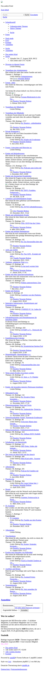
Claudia (16, 258)
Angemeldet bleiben (10, 610)
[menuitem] (19, 26)
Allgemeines (9, 467)
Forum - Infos (10, 83)
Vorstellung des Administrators (16, 70)
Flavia (15, 79)
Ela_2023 (4, 644)
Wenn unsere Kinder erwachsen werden (19, 373)
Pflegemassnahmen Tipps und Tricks (18, 405)
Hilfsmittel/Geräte (11, 393)
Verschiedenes (10, 536)
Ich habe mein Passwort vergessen (27, 608)
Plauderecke (9, 479)
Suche (27, 15)
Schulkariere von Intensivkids (16, 442)
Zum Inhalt (5, 10)
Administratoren (26, 76)
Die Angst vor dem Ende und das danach (20, 454)
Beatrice (16, 101)
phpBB (12, 658)
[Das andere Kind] (2, 2)
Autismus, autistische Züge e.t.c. (16, 262)
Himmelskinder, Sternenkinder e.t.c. (18, 354)
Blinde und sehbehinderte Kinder (17, 215)
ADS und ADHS (11, 250)
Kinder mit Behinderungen (14, 153)
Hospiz (7, 489)
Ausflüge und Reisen (12, 569)
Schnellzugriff (10, 22)
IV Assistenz (14, 518)
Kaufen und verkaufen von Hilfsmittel (18, 552)
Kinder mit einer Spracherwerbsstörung (19, 274)
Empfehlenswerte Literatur (14, 338)
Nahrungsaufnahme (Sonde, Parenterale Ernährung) (23, 418)
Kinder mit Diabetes (12, 291)
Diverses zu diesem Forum (14, 64)
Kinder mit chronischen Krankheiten (18, 176)
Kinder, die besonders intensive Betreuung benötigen (24, 387)
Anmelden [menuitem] (9, 45)
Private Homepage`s (12, 131)
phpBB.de (25, 665)
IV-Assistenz (10, 506)
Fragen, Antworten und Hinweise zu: (18, 148)
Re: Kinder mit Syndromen (30, 140)
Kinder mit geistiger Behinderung (17, 231)
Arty (9, 662)
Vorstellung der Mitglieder (14, 107)
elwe (14, 211)
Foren (7, 35)
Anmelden (9, 50)
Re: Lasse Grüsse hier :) (29, 483)
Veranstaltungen (11, 585)
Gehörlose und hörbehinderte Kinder (18, 199)
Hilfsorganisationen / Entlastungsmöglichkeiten (22, 430)
